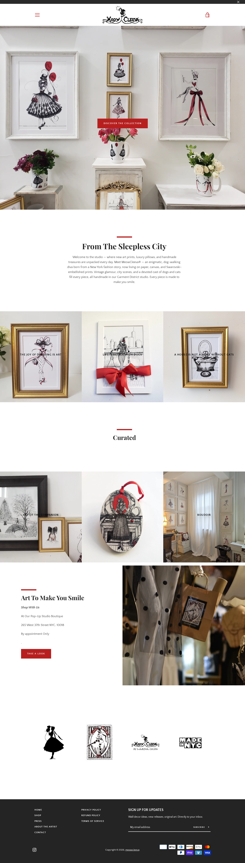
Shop (37, 815)
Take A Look (36, 653)
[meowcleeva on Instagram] (34, 849)
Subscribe (199, 827)
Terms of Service (92, 821)
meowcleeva (132, 849)
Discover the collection (123, 123)
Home (38, 810)
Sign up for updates (145, 810)
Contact (40, 832)
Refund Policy (90, 815)
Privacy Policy (91, 810)
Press (38, 821)
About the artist (45, 826)
